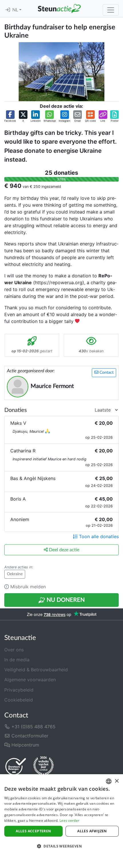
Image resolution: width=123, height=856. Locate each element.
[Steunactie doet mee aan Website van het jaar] (43, 766)
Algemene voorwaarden (30, 679)
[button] (10, 116)
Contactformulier (29, 736)
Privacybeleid (18, 690)
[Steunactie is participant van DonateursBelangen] (15, 766)
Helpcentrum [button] (24, 745)
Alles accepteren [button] (33, 831)
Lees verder (69, 820)
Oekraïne (15, 574)
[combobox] (109, 781)
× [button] (116, 781)
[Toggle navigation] (111, 10)
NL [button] (15, 10)
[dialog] (61, 815)
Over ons (14, 649)
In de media (16, 659)
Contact (106, 373)
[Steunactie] (59, 8)
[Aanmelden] (7, 10)
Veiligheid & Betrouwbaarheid (36, 669)
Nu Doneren (65, 600)
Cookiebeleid (18, 700)
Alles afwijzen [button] (92, 831)
